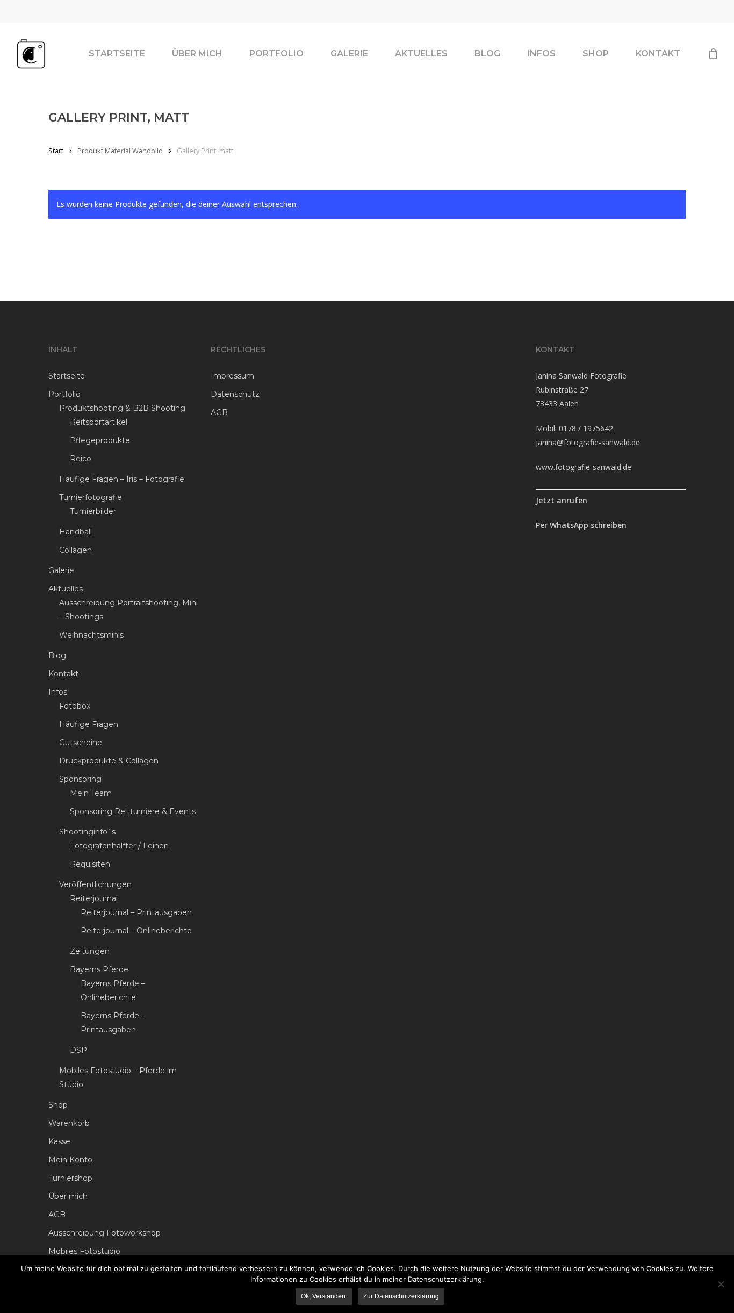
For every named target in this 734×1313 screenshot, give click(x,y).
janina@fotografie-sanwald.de (588, 442)
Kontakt (63, 674)
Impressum (232, 376)
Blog (57, 655)
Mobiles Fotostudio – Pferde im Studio (118, 1077)
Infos (57, 692)
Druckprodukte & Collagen (109, 761)
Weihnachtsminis (91, 635)
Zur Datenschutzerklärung (401, 1296)
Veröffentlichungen (95, 884)
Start (55, 150)
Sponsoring (80, 779)
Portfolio (64, 394)
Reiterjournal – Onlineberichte (136, 931)
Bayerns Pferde (99, 969)
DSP (78, 1050)
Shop (58, 1105)
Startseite (66, 376)
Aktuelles (65, 589)
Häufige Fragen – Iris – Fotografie (121, 479)
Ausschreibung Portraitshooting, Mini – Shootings (128, 610)
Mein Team (91, 793)
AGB (57, 1214)
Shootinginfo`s (87, 832)
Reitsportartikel (98, 422)
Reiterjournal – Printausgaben (136, 912)
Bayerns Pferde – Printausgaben (113, 1022)
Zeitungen (90, 951)
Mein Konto (70, 1160)
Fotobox (74, 706)
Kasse (59, 1141)
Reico (80, 458)
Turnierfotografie (90, 497)
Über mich (68, 1196)
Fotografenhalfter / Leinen (119, 846)
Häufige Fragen (88, 724)
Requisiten (90, 864)
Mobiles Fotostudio (84, 1251)
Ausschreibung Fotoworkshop (104, 1233)
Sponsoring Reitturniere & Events (133, 811)
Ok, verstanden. (324, 1296)
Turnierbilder (93, 511)
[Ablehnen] (720, 1284)
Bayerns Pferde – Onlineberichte (113, 990)
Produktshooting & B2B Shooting (122, 408)
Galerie (61, 570)
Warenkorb (69, 1123)
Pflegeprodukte (100, 440)
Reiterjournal (94, 898)
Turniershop (70, 1178)
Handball (75, 532)
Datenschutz (235, 394)
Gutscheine (80, 742)
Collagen (75, 550)
